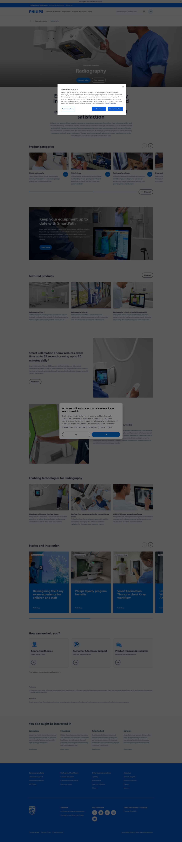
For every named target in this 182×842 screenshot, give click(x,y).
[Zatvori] (123, 86)
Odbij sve (99, 108)
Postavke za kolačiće (68, 108)
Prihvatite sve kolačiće (115, 108)
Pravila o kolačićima (111, 103)
